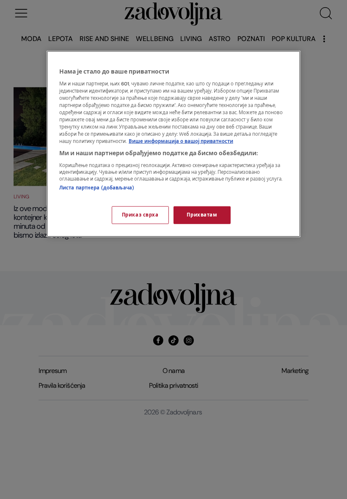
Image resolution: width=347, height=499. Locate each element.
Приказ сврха (140, 215)
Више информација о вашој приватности (181, 141)
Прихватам (202, 215)
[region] (173, 144)
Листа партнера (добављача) (96, 187)
